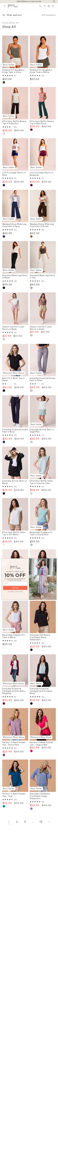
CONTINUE (15, 587)
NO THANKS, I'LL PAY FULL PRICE (15, 591)
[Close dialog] (54, 560)
